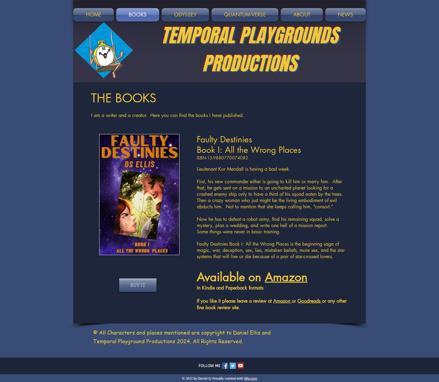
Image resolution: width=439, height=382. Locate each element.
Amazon (286, 276)
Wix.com (250, 378)
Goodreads (309, 301)
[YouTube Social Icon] (240, 366)
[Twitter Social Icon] (233, 366)
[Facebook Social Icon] (225, 366)
